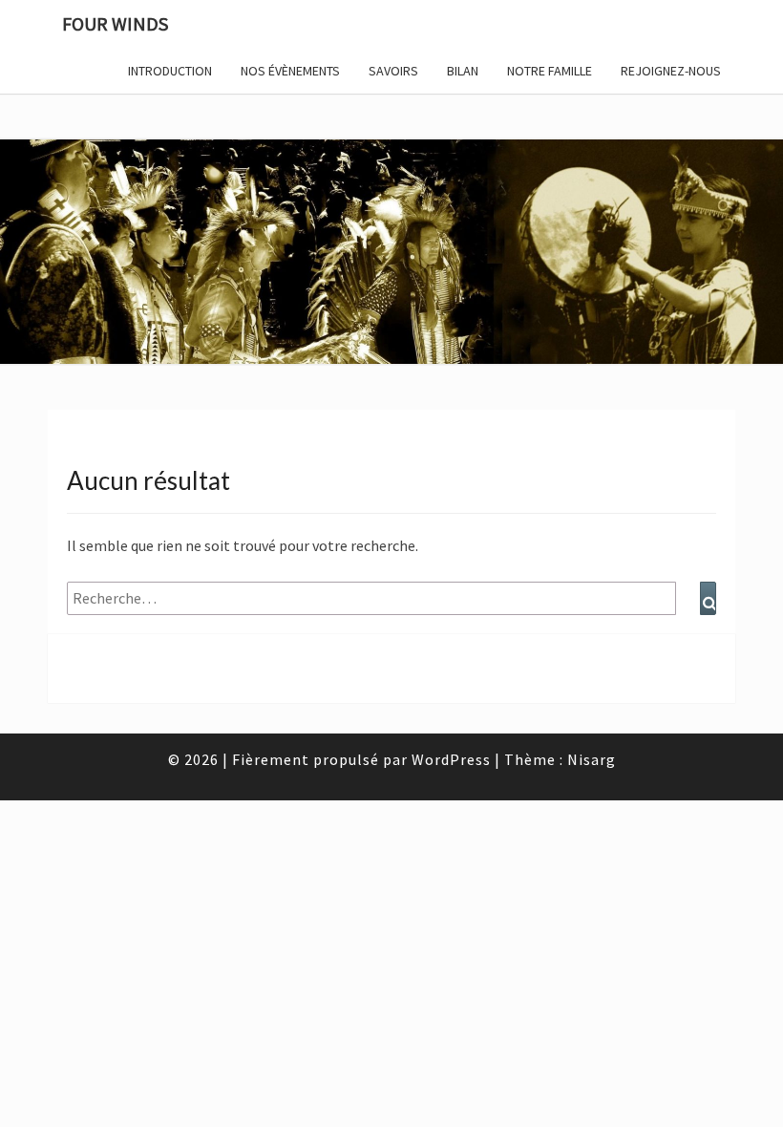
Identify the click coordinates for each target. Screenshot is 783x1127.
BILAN (462, 70)
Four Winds (115, 23)
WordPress (451, 759)
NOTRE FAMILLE (549, 70)
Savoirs (393, 70)
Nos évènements (290, 70)
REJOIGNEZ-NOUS (671, 70)
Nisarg (591, 759)
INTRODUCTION (170, 70)
